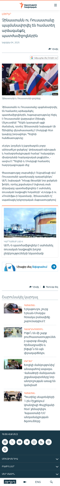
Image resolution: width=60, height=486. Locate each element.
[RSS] (41, 442)
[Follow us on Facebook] (5, 442)
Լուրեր (6, 13)
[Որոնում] (51, 482)
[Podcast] (48, 442)
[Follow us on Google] (5, 449)
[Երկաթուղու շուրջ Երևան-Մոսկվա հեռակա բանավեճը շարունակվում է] (13, 308)
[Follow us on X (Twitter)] (12, 442)
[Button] (53, 49)
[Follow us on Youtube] (19, 442)
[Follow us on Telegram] (27, 442)
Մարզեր (28, 361)
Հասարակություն (33, 329)
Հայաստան (29, 305)
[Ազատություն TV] (25, 482)
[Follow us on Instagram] (34, 442)
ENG (38, 481)
